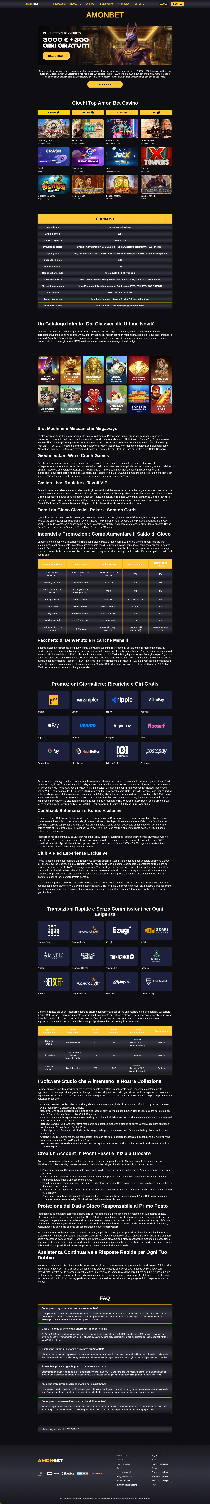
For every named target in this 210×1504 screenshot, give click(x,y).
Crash (120, 112)
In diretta (86, 112)
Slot (154, 112)
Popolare (52, 112)
